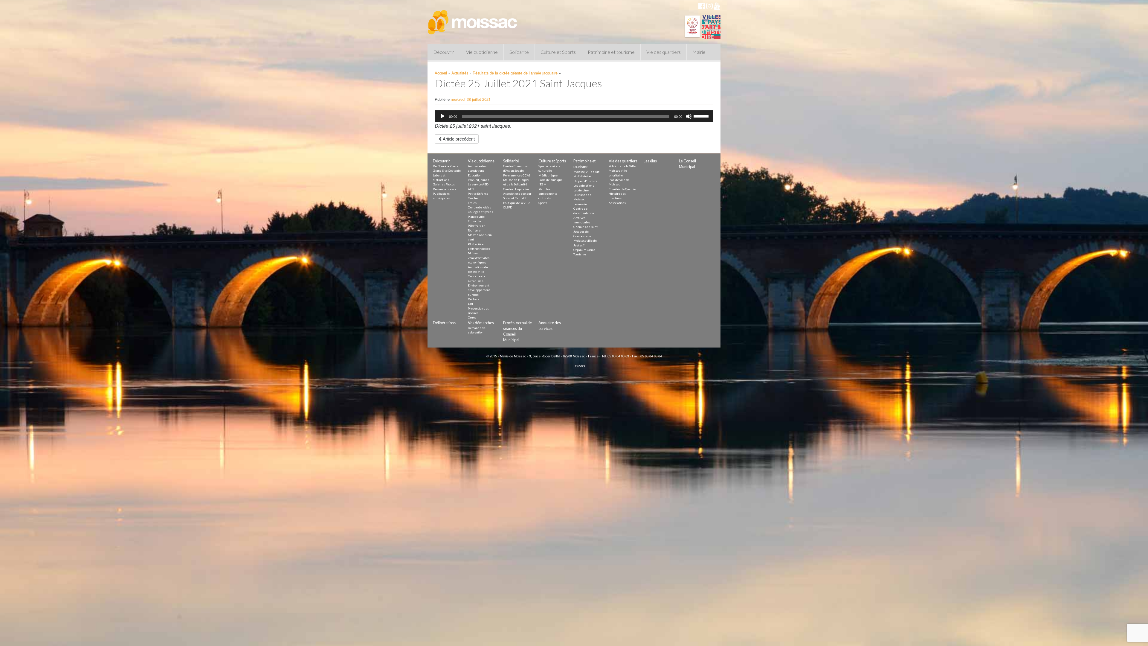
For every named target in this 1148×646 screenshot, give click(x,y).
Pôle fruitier (476, 225)
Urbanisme (475, 281)
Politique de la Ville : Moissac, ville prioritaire (623, 170)
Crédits (580, 365)
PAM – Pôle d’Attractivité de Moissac (479, 248)
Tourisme (474, 230)
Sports (542, 203)
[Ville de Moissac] (473, 19)
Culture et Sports (558, 52)
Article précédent (458, 139)
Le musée (580, 204)
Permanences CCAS (516, 175)
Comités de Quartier (623, 189)
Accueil (441, 73)
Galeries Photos (444, 184)
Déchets (473, 299)
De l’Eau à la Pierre (445, 166)
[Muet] (689, 116)
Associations (617, 203)
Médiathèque (548, 175)
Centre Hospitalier (516, 189)
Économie (474, 221)
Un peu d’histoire (585, 181)
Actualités (459, 73)
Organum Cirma (584, 250)
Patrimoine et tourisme (611, 52)
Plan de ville (476, 216)
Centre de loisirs (479, 207)
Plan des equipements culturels (547, 193)
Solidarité (519, 52)
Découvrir (443, 52)
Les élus (650, 161)
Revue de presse (444, 189)
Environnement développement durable (479, 290)
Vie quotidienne (482, 52)
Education (474, 175)
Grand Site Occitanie (447, 170)
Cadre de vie (476, 276)
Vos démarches (481, 322)
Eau (470, 303)
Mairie (699, 52)
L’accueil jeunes (478, 180)
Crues (472, 317)
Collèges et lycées (480, 212)
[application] (574, 116)
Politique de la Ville (516, 203)
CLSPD (507, 207)
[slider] (702, 115)
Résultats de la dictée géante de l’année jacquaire (515, 73)
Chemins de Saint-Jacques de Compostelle (586, 231)
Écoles (472, 203)
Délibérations (444, 322)
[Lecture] (442, 116)
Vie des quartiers (663, 52)
